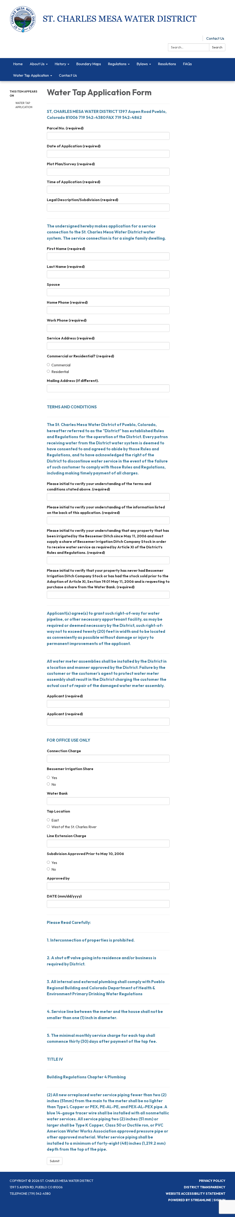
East (55, 820)
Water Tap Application (23, 105)
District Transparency (204, 1187)
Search (217, 47)
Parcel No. (65, 128)
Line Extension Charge (66, 835)
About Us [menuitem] (37, 64)
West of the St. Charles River (74, 826)
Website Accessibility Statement (195, 1194)
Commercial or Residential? (80, 356)
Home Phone (67, 302)
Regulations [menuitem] (117, 64)
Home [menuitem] (18, 64)
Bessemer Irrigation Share (70, 768)
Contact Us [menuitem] (68, 75)
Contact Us (215, 38)
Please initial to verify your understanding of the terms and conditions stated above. (99, 486)
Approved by (58, 878)
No (53, 784)
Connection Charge (64, 751)
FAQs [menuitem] (187, 64)
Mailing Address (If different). (73, 380)
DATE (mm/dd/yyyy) (64, 896)
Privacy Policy (212, 1181)
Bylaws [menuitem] (142, 64)
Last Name (66, 266)
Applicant (65, 696)
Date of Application (74, 146)
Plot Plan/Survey (71, 164)
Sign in (219, 1200)
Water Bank (57, 793)
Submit (54, 1161)
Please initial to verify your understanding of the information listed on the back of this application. (106, 510)
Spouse (53, 284)
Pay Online (190, 38)
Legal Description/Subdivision (82, 199)
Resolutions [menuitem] (167, 64)
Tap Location (58, 811)
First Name (66, 248)
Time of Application (73, 181)
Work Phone (67, 320)
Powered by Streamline (189, 1200)
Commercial (60, 365)
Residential (60, 371)
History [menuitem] (60, 64)
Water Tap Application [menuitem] (31, 75)
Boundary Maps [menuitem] (88, 64)
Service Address (71, 338)
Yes (54, 777)
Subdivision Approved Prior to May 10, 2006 (85, 853)
